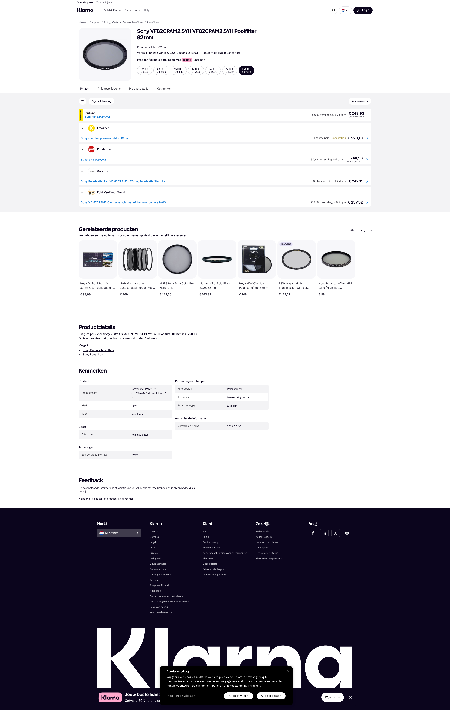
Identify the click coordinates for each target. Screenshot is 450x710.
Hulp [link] (205, 531)
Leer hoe (199, 59)
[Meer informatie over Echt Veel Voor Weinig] (82, 192)
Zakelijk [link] (263, 524)
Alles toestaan (271, 696)
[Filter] (82, 101)
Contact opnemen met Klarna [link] (166, 596)
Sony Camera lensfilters (98, 350)
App (137, 10)
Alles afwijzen (238, 696)
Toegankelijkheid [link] (159, 585)
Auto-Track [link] (156, 590)
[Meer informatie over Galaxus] (82, 171)
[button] (345, 10)
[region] (226, 685)
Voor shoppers (85, 2)
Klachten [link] (208, 558)
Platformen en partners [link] (269, 558)
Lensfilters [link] (153, 22)
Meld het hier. (126, 498)
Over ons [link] (155, 531)
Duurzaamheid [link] (158, 563)
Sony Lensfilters (93, 354)
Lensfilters (233, 52)
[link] (313, 533)
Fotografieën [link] (111, 22)
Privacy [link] (154, 553)
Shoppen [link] (95, 22)
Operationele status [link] (267, 553)
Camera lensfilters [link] (133, 22)
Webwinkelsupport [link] (266, 531)
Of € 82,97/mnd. (356, 116)
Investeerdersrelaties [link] (162, 612)
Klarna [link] (82, 22)
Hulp (147, 10)
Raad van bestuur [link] (160, 607)
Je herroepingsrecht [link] (214, 574)
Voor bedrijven (104, 2)
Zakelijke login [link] (264, 536)
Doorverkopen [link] (158, 569)
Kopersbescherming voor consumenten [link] (225, 553)
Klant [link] (208, 524)
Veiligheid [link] (155, 558)
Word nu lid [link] (332, 697)
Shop (128, 10)
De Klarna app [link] (210, 542)
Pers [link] (152, 547)
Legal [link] (153, 542)
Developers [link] (262, 547)
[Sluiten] (288, 671)
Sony (134, 405)
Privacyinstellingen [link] (213, 569)
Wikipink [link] (154, 580)
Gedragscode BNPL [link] (161, 574)
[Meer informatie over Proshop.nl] (82, 149)
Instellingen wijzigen (181, 696)
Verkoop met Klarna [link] (267, 542)
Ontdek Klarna (112, 10)
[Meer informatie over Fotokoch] (82, 128)
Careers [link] (154, 536)
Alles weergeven (361, 230)
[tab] (85, 88)
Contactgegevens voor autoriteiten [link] (169, 601)
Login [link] (206, 536)
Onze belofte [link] (210, 563)
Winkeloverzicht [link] (212, 547)
